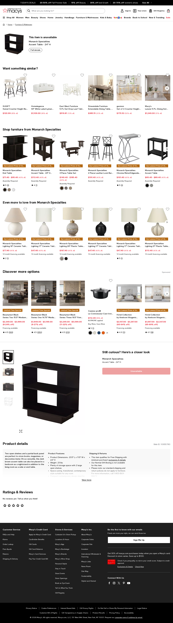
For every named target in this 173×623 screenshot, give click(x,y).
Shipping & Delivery (10, 559)
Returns (6, 554)
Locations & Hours (62, 539)
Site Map (84, 571)
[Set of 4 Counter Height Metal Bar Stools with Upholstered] (129, 87)
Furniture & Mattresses (23, 25)
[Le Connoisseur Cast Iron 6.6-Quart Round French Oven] (100, 293)
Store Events (60, 573)
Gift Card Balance (36, 549)
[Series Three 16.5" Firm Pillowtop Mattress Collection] (72, 293)
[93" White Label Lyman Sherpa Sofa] (43, 87)
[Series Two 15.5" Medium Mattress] (15, 293)
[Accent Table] (157, 148)
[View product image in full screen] (20, 431)
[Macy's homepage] (4, 24)
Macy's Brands (61, 554)
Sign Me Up (138, 540)
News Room (86, 566)
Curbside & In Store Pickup (65, 535)
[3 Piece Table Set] (72, 148)
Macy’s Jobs (86, 562)
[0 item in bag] (168, 10)
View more (86, 480)
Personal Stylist (61, 564)
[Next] (167, 88)
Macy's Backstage (62, 549)
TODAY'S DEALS (28, 3)
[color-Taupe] (70, 188)
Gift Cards (33, 544)
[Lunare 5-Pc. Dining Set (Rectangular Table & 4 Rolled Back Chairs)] (157, 87)
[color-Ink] (99, 332)
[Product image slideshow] (51, 392)
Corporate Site (86, 544)
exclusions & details (117, 460)
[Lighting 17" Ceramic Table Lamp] (43, 221)
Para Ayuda (7, 549)
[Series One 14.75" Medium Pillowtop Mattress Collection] (43, 293)
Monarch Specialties (39, 41)
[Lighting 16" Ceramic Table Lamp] (15, 221)
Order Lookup (8, 544)
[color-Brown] (61, 258)
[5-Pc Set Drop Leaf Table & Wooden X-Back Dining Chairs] (72, 87)
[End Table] (15, 148)
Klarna (5, 539)
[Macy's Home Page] (12, 10)
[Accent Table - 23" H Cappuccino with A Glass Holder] (43, 148)
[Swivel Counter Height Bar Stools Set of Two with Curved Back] (15, 87)
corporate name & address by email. (129, 617)
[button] (44, 392)
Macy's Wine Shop (62, 559)
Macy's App (59, 544)
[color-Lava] (103, 332)
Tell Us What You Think (64, 588)
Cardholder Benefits (36, 539)
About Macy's (86, 535)
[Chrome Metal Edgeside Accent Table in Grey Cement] (129, 148)
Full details (35, 50)
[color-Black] (147, 185)
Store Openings (61, 578)
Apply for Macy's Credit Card (40, 535)
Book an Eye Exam (62, 583)
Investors (84, 549)
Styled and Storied (88, 581)
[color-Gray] (9, 189)
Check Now (139, 567)
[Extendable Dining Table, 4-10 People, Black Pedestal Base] (100, 87)
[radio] (5, 190)
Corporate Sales (87, 539)
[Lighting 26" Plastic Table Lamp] (72, 221)
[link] (15, 110)
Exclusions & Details (125, 567)
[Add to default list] (25, 75)
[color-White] (13, 189)
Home (10, 25)
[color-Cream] (94, 332)
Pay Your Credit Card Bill (38, 559)
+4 (107, 333)
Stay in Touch (60, 569)
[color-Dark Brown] (4, 189)
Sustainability (86, 576)
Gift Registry (59, 593)
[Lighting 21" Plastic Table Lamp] (157, 221)
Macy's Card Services (37, 554)
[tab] (8, 357)
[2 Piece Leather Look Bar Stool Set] (100, 148)
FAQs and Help (8, 535)
